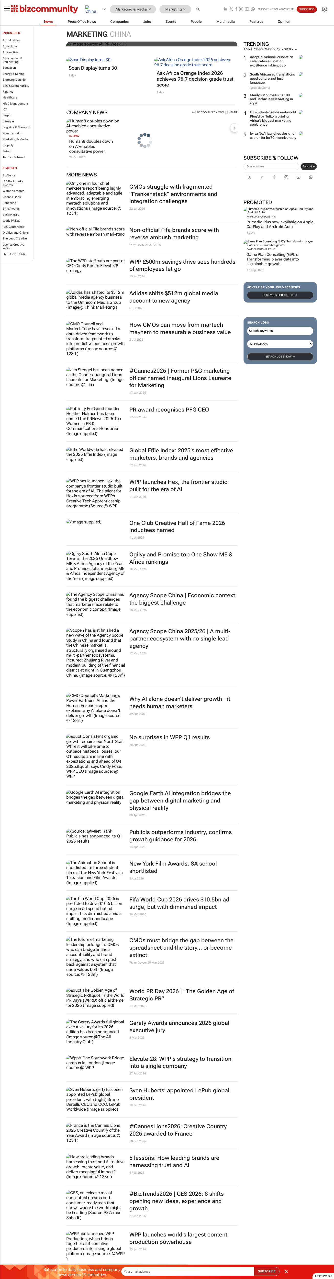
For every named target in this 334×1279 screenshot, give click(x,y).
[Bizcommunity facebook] (236, 9)
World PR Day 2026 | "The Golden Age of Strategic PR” (181, 995)
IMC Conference (13, 226)
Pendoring (9, 203)
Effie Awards (11, 208)
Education (9, 67)
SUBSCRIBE (267, 1271)
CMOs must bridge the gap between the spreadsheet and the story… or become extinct (181, 947)
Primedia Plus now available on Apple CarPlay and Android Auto (279, 224)
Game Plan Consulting (260, 249)
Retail (6, 151)
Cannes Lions (12, 197)
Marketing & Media (15, 139)
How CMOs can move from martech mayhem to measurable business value (180, 329)
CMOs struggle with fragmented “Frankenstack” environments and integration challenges (173, 194)
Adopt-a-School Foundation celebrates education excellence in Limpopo (271, 61)
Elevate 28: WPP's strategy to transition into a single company (180, 1063)
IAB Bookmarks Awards (13, 183)
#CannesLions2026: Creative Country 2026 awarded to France (178, 1130)
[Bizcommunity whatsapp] (253, 9)
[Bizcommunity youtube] (247, 9)
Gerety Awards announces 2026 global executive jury (179, 1027)
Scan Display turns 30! (94, 68)
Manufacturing (12, 133)
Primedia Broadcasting (261, 216)
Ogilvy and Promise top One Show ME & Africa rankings (181, 558)
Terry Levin (136, 245)
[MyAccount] (324, 9)
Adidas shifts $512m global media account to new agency (173, 297)
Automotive (10, 52)
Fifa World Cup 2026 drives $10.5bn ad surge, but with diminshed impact (179, 903)
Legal (6, 115)
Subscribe (309, 166)
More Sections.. (15, 254)
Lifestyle (8, 121)
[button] (198, 9)
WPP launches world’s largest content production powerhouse (178, 1238)
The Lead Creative (15, 238)
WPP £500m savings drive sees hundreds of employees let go (182, 265)
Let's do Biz (323, 1276)
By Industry (285, 49)
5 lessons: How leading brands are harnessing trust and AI (174, 1162)
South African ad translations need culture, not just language (272, 78)
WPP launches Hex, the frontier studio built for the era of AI (178, 486)
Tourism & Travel (13, 157)
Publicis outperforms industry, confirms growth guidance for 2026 (180, 836)
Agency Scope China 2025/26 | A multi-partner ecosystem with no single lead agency (179, 638)
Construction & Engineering (12, 60)
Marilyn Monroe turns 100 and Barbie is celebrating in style (271, 99)
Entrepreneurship (14, 79)
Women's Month (13, 191)
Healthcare (10, 97)
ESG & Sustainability (16, 85)
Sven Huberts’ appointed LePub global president (179, 1094)
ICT (5, 109)
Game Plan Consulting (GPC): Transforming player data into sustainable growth (272, 259)
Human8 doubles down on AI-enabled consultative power (91, 146)
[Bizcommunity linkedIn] (225, 9)
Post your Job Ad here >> (280, 295)
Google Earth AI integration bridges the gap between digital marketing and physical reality (180, 800)
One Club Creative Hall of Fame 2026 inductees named (177, 527)
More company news (207, 112)
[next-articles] (234, 127)
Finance (8, 91)
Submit (232, 112)
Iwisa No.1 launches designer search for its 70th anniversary (273, 135)
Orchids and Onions (16, 232)
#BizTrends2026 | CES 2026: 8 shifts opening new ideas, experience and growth (176, 1201)
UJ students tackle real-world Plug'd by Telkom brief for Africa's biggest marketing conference (273, 118)
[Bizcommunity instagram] (241, 9)
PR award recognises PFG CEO (169, 409)
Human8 (74, 135)
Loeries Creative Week (13, 246)
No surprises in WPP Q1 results (169, 737)
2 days (248, 49)
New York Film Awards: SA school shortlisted (173, 867)
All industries (11, 40)
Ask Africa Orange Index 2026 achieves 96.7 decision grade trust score (195, 79)
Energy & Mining (13, 74)
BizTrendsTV (11, 215)
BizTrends (9, 175)
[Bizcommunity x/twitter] (231, 9)
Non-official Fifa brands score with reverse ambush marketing (174, 234)
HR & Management (15, 103)
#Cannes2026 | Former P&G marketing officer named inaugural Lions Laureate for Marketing (180, 378)
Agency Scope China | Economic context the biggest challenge (182, 599)
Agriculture (10, 46)
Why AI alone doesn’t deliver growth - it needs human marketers (179, 703)
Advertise (286, 9)
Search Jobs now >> (280, 356)
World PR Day (11, 220)
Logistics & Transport (16, 127)
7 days (258, 49)
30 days (270, 49)
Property (8, 145)
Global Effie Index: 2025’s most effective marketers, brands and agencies (181, 454)
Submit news (268, 9)
